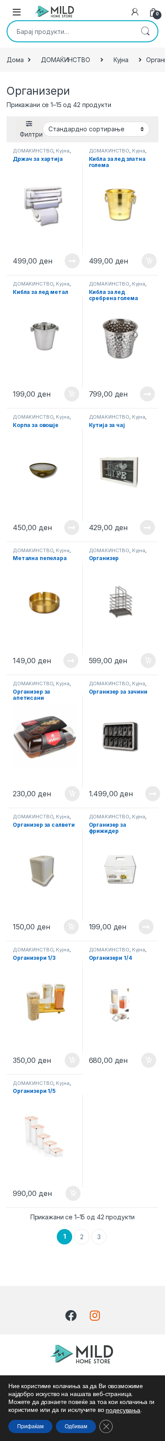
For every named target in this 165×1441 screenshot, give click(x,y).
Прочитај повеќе (66, 260)
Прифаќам (30, 1426)
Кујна (121, 59)
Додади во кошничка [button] (142, 260)
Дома (15, 59)
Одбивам (76, 1426)
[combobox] (70, 31)
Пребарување (145, 31)
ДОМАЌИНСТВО (65, 59)
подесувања (123, 1410)
